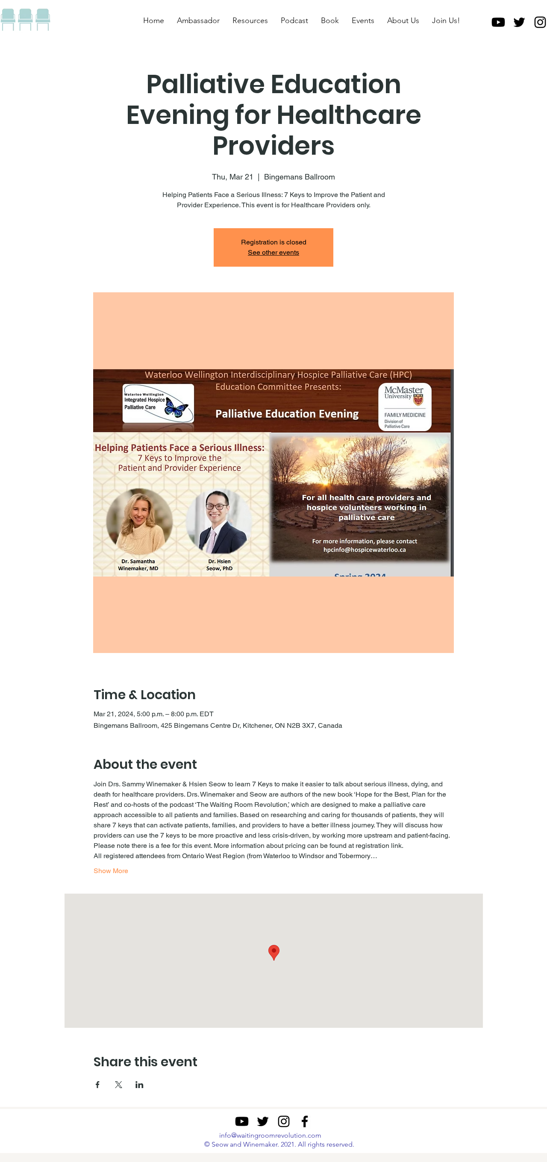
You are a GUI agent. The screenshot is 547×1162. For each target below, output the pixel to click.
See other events (273, 252)
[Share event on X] (119, 1084)
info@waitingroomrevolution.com (270, 1135)
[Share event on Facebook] (98, 1084)
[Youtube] (498, 22)
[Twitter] (519, 22)
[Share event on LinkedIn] (139, 1084)
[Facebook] (304, 1121)
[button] (250, 20)
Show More (111, 871)
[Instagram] (283, 1121)
